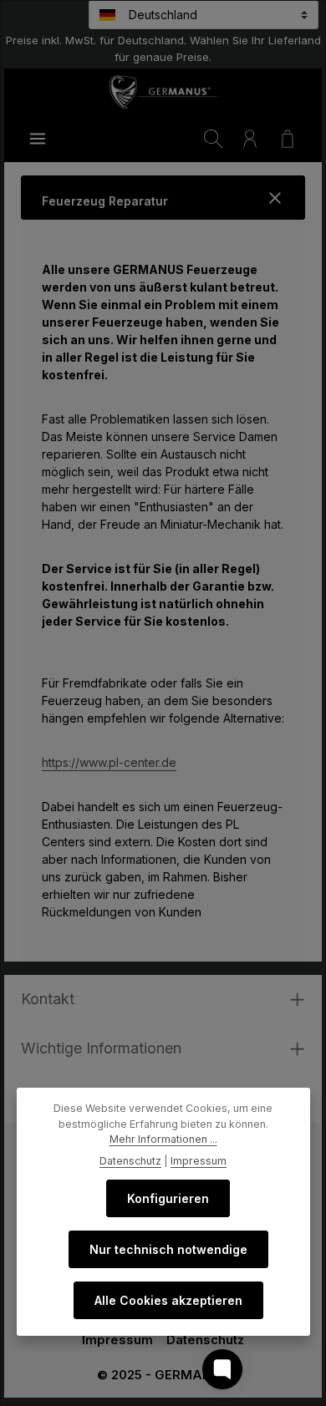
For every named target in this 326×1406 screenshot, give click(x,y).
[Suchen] (213, 138)
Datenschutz (205, 1340)
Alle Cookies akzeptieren (168, 1300)
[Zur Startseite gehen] (162, 91)
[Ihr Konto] (250, 138)
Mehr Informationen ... (163, 1139)
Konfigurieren (168, 1198)
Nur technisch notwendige (168, 1249)
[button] (163, 197)
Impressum (117, 1340)
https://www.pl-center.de (109, 762)
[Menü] (37, 138)
